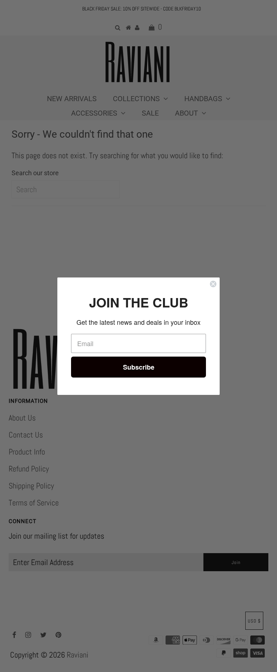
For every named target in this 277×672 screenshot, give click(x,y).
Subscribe (138, 367)
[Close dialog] (213, 284)
